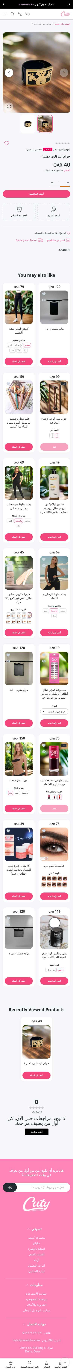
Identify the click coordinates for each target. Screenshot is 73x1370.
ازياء (36, 1260)
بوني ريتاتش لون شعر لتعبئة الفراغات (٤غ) (54, 955)
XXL (19, 350)
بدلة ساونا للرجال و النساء (54, 596)
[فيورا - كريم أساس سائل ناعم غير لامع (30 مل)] (19, 573)
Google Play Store (26, 4)
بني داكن (51, 969)
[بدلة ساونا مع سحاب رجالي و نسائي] (19, 483)
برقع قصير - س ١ (19, 953)
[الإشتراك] (10, 1187)
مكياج (36, 1243)
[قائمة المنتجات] (5, 14)
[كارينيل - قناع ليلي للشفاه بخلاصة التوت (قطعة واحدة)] (19, 844)
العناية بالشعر (36, 1254)
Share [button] (63, 250)
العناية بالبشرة (36, 1249)
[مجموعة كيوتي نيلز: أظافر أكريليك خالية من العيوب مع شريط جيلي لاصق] (54, 668)
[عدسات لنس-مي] (54, 844)
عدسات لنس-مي (54, 865)
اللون (54, 705)
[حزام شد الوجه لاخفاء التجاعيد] (54, 397)
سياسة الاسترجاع (36, 1293)
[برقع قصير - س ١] (19, 932)
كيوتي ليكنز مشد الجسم (19, 330)
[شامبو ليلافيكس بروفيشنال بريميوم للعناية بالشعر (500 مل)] (54, 483)
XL (25, 350)
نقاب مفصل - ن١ (54, 328)
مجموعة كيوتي (36, 1237)
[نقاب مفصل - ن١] (54, 307)
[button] (69, 4)
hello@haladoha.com (26, 1340)
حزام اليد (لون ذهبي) (36, 1063)
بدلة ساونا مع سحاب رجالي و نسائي (19, 506)
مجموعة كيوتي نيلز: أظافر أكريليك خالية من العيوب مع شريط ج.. (54, 693)
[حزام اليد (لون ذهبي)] (36, 1042)
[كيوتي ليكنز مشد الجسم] (19, 307)
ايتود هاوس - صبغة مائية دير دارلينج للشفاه (54, 782)
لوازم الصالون (36, 1271)
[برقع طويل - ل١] (19, 668)
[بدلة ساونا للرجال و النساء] (54, 573)
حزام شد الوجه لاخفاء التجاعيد (54, 420)
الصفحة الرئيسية (62, 24)
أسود (60, 969)
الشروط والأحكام (36, 1305)
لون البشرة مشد (18, 780)
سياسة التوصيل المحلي (37, 1310)
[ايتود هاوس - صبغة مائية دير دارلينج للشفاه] (54, 759)
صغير (27, 345)
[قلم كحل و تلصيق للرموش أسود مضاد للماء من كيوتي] (19, 397)
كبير (10, 345)
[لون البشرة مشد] (19, 759)
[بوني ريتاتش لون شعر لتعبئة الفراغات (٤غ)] (54, 932)
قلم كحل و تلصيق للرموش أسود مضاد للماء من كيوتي (19, 422)
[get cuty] (65, 14)
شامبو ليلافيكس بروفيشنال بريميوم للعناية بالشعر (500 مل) (54, 508)
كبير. (10, 520)
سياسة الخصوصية (36, 1299)
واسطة (18, 345)
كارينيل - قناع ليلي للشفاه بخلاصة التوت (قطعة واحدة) (18, 869)
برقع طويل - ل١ (19, 690)
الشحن (67, 170)
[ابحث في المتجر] (12, 14)
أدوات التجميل (36, 1265)
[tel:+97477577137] (20, 14)
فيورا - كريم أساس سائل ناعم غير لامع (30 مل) (18, 598)
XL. (18, 526)
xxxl (12, 350)
